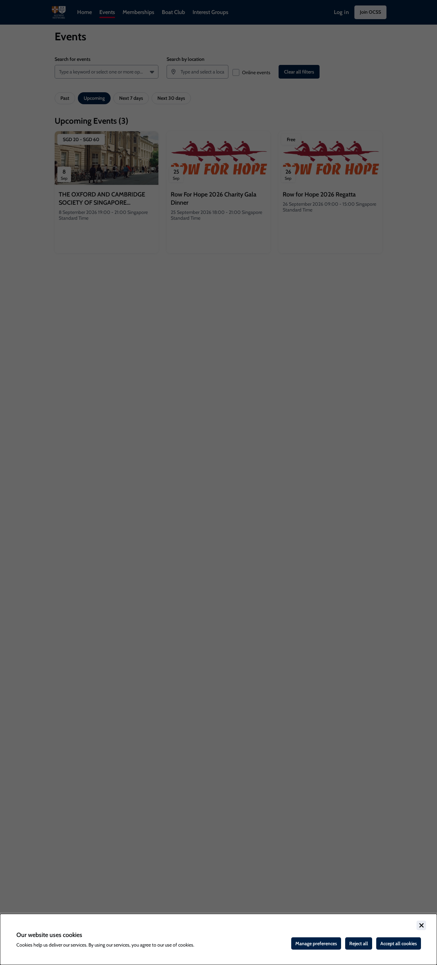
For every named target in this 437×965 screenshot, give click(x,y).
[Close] (421, 925)
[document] (218, 939)
